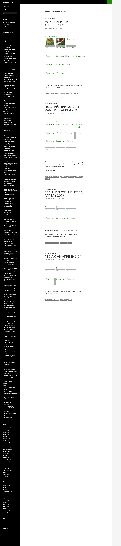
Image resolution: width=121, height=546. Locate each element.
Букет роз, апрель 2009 (9, 391)
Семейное (96, 2)
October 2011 (6, 447)
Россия (88, 2)
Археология (48, 104)
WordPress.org (6, 528)
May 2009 (5, 504)
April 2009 (5, 506)
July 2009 (5, 500)
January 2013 (6, 434)
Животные (71, 2)
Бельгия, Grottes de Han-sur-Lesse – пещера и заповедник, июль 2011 (10, 55)
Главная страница (7, 24)
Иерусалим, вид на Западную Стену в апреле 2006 (10, 214)
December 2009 (6, 489)
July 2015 (5, 430)
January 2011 (6, 462)
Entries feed (6, 524)
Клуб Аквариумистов (8, 26)
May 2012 (5, 436)
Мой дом (52, 18)
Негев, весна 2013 (8, 283)
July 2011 (5, 453)
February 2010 (6, 485)
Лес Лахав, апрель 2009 (63, 256)
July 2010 (5, 474)
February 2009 (6, 510)
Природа (53, 189)
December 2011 (6, 442)
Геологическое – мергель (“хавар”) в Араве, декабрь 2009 (10, 157)
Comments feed (6, 526)
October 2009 (6, 493)
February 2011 (6, 459)
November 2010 (6, 466)
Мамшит (70, 176)
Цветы (103, 2)
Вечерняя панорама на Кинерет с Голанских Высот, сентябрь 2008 (9, 152)
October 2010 (6, 468)
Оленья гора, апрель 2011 (10, 294)
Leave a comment (59, 28)
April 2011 (5, 457)
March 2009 (5, 508)
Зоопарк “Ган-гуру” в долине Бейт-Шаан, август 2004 (10, 190)
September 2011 (7, 449)
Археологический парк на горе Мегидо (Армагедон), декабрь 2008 (10, 143)
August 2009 (6, 498)
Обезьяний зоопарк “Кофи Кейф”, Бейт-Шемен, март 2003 (10, 290)
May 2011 (5, 455)
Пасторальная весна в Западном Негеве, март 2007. (9, 309)
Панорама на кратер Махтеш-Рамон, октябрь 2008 (10, 298)
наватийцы (79, 176)
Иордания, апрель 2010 (9, 38)
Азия (56, 2)
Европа (63, 2)
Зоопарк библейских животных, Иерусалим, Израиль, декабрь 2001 (9, 199)
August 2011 (6, 451)
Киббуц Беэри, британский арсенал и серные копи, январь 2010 (10, 234)
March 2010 (5, 483)
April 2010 (5, 481)
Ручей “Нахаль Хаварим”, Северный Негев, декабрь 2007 (10, 318)
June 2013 (5, 432)
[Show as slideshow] (51, 36)
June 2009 (5, 502)
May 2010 (5, 478)
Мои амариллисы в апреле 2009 (60, 23)
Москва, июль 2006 (8, 381)
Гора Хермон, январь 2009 (10, 161)
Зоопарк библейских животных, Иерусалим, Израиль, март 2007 (9, 205)
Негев (70, 93)
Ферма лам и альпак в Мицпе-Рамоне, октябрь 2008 (10, 348)
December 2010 (6, 464)
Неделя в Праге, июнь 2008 (10, 79)
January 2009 (6, 512)
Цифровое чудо (9, 2)
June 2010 (5, 476)
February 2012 (6, 438)
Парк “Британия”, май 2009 (10, 305)
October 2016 (6, 428)
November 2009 (6, 491)
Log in (4, 521)
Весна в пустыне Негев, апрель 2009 (64, 193)
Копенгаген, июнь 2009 (9, 69)
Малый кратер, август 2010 (10, 251)
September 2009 (7, 495)
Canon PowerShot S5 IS (52, 93)
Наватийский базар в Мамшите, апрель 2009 (62, 108)
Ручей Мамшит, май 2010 (10, 321)
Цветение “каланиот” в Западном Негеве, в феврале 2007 (9, 364)
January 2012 (6, 440)
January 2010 (6, 487)
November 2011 (6, 445)
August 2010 (6, 472)
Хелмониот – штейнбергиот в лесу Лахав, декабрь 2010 (9, 406)
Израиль (80, 2)
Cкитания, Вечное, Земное (9, 22)
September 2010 (7, 470)
